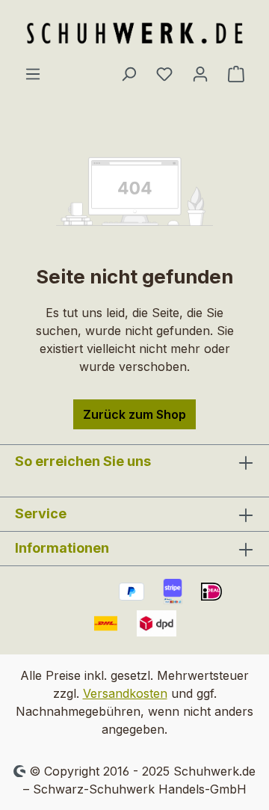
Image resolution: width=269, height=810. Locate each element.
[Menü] (33, 73)
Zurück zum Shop (134, 414)
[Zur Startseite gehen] (134, 32)
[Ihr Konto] (200, 73)
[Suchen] (128, 73)
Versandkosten (125, 693)
